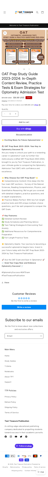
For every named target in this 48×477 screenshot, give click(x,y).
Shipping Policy (11, 407)
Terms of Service (12, 413)
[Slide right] (29, 69)
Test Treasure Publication (23, 464)
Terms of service (39, 467)
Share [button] (6, 282)
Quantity (5, 109)
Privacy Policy (10, 397)
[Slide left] (18, 69)
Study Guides (10, 361)
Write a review (24, 307)
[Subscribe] (40, 336)
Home (7, 356)
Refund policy (15, 467)
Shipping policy (17, 470)
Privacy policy (27, 467)
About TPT (9, 377)
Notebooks (9, 371)
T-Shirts (8, 366)
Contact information (32, 470)
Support (8, 382)
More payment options (24, 134)
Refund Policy (10, 402)
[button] (4, 12)
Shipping (4, 100)
